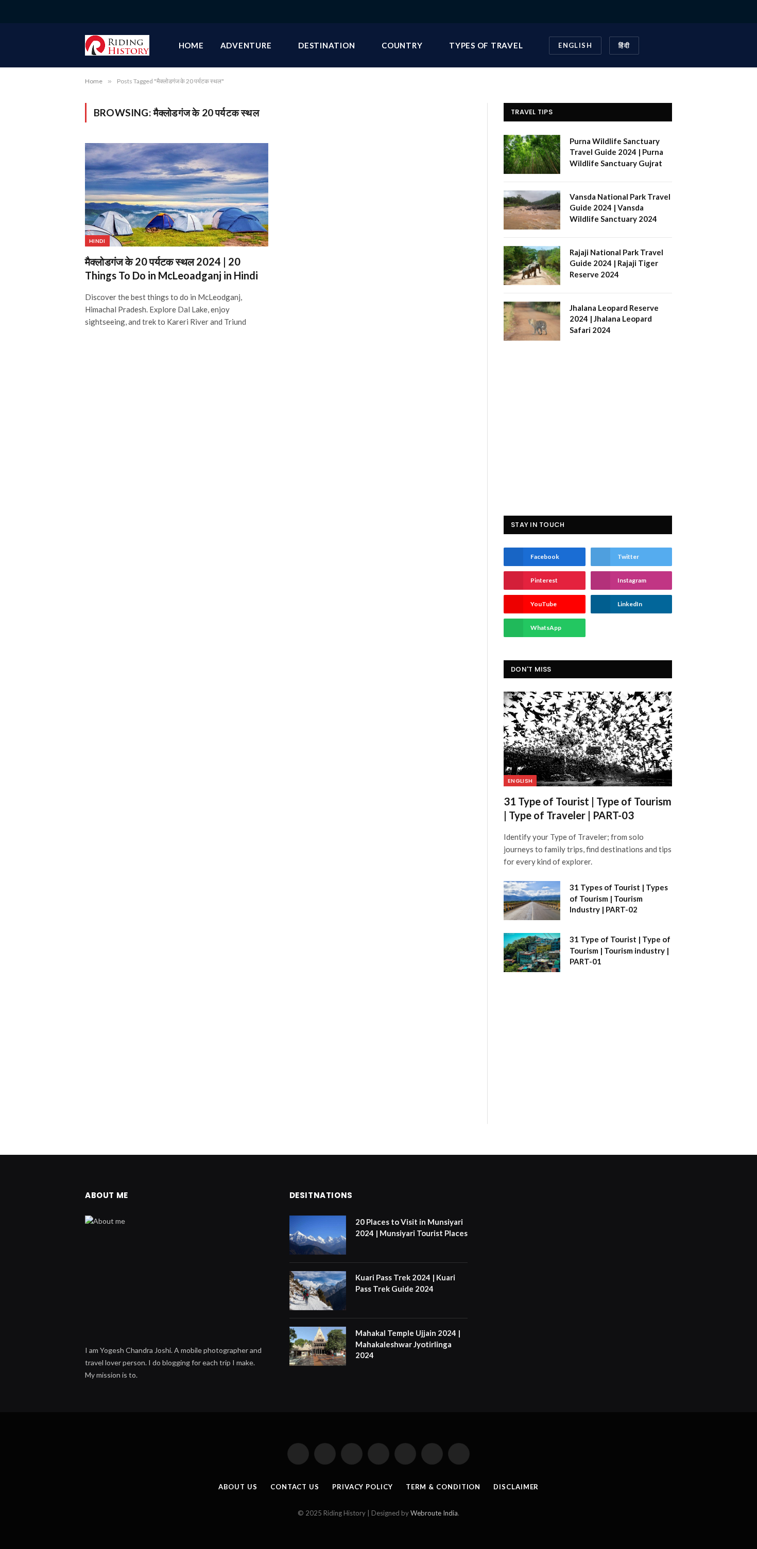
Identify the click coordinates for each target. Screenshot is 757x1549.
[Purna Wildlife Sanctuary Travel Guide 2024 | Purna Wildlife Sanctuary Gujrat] (532, 154)
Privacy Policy (362, 1487)
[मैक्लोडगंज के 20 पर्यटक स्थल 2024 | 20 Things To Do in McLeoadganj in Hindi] (176, 194)
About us (237, 1487)
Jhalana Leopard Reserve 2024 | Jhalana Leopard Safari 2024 (614, 319)
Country (402, 45)
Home (191, 45)
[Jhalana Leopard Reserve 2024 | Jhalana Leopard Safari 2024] (532, 321)
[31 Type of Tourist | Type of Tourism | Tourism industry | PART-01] (532, 952)
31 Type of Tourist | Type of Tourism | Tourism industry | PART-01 (620, 950)
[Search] (668, 11)
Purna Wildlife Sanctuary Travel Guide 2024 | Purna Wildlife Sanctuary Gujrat (616, 152)
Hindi (97, 241)
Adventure (246, 45)
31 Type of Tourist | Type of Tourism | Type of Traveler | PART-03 (588, 808)
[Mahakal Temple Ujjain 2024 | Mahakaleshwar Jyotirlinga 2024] (317, 1346)
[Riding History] (117, 45)
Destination (326, 45)
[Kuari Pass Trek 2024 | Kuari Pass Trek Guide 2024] (317, 1290)
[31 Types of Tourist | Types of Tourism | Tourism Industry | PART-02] (532, 900)
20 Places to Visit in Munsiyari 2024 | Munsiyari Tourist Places (411, 1227)
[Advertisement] (588, 428)
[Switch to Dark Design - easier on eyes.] (653, 45)
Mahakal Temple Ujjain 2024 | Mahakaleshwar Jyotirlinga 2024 (407, 1344)
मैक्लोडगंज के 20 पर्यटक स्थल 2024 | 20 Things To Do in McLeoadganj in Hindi (171, 268)
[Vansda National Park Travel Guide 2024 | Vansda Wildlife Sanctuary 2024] (532, 210)
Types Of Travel (486, 45)
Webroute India (434, 1513)
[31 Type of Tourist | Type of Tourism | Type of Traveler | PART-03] (588, 739)
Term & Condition (443, 1487)
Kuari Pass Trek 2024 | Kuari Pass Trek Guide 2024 (405, 1283)
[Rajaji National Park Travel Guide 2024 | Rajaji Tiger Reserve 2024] (532, 265)
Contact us (294, 1487)
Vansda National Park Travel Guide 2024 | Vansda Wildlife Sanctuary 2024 (620, 207)
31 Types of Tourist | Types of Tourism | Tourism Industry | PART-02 (619, 898)
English (575, 45)
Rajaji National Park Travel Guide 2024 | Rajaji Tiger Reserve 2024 (616, 263)
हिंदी (624, 45)
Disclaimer (516, 1487)
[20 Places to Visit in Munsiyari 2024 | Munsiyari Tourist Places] (317, 1235)
